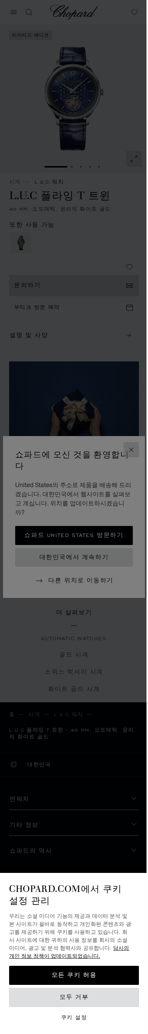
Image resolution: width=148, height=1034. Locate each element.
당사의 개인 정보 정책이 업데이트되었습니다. (69, 951)
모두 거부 (74, 997)
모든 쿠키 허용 (74, 975)
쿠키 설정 (74, 1017)
